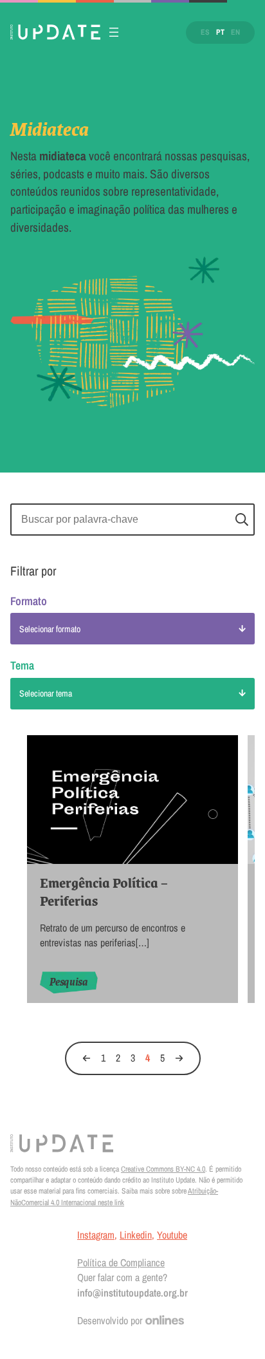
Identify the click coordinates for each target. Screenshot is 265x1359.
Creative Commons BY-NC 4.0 (163, 1169)
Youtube (172, 1235)
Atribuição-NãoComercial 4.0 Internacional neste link (114, 1196)
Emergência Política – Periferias (104, 892)
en (235, 32)
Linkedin (136, 1235)
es (205, 32)
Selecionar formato (49, 629)
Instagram (95, 1235)
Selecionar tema (45, 693)
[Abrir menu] (114, 32)
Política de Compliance (121, 1262)
